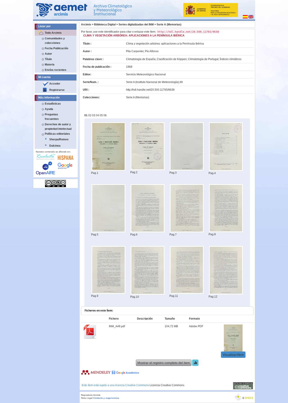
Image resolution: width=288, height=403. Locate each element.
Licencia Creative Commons (167, 385)
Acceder (54, 83)
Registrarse (57, 90)
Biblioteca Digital (105, 24)
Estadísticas (53, 103)
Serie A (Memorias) (169, 24)
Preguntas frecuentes (52, 117)
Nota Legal (86, 398)
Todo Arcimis (53, 32)
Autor (48, 53)
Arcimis (86, 24)
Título (48, 59)
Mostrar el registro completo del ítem (163, 363)
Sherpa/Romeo (58, 139)
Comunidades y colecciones (55, 41)
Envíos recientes (55, 70)
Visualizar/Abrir (233, 354)
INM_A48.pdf (117, 326)
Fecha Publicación (56, 48)
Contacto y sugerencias (106, 398)
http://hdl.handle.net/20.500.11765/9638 (150, 89)
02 (90, 115)
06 (105, 115)
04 (98, 115)
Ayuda (49, 109)
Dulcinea (55, 145)
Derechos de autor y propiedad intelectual (58, 126)
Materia (49, 64)
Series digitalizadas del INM (136, 24)
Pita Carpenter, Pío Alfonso (142, 51)
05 (102, 115)
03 (94, 115)
